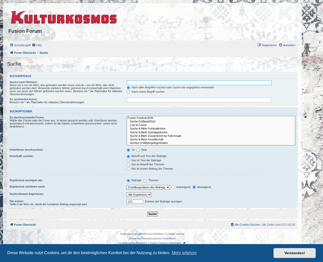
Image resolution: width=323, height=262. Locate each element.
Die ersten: (17, 201)
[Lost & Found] (211, 125)
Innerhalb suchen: (22, 156)
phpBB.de (170, 238)
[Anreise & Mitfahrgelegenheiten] (211, 143)
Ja (132, 149)
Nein (144, 149)
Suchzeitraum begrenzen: (27, 193)
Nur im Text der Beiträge (146, 160)
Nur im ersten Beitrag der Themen (152, 168)
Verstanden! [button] (294, 253)
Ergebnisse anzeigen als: (26, 180)
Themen (153, 180)
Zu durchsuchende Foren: (27, 117)
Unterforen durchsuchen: (26, 149)
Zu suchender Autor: (23, 99)
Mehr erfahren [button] (184, 253)
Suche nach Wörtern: (24, 82)
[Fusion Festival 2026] (211, 118)
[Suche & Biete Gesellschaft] (211, 139)
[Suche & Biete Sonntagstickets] (211, 132)
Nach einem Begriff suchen (148, 91)
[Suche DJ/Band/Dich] (211, 121)
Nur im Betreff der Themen (147, 164)
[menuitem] (37, 45)
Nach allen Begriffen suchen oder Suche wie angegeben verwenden (172, 87)
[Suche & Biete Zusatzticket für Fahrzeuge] (211, 136)
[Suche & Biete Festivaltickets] (211, 128)
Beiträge (136, 180)
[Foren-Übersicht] (64, 16)
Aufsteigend (183, 187)
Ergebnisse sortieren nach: (27, 186)
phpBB (139, 233)
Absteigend (204, 187)
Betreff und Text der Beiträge (149, 156)
